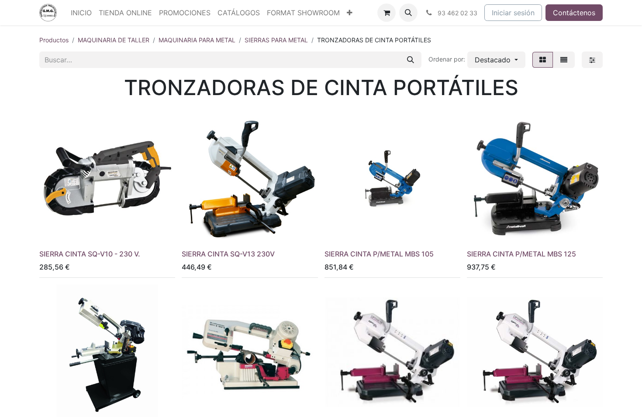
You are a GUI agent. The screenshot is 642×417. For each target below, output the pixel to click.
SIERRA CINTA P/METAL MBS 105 (379, 254)
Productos (54, 40)
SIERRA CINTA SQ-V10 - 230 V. (89, 254)
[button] (408, 12)
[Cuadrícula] (542, 59)
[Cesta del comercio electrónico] (386, 12)
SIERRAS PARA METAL (276, 40)
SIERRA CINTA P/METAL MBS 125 (521, 254)
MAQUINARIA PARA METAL (197, 40)
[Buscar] (410, 59)
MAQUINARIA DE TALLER (113, 40)
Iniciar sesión (513, 12)
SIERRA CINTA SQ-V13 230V (228, 254)
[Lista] (564, 59)
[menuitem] (81, 12)
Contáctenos (574, 12)
